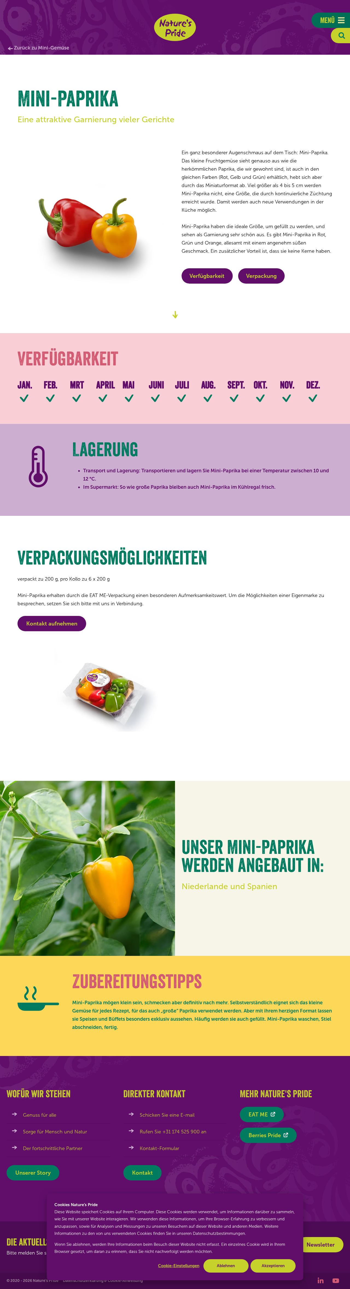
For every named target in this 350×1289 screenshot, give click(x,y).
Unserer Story (33, 1172)
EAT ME (258, 1114)
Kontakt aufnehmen (51, 623)
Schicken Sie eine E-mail (167, 1115)
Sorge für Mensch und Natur (55, 1132)
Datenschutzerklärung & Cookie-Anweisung (103, 1280)
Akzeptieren (273, 1265)
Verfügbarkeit (206, 276)
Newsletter (321, 1244)
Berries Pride (265, 1135)
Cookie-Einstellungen (178, 1265)
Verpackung (261, 276)
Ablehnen (226, 1265)
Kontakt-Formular (159, 1148)
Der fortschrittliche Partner (52, 1148)
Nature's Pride (175, 27)
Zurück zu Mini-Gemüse (41, 48)
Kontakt (142, 1172)
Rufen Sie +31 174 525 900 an (173, 1132)
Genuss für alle (39, 1115)
